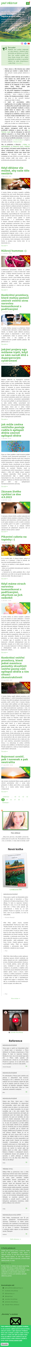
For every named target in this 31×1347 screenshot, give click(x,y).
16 (11, 799)
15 (7, 799)
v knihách (27, 146)
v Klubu (24, 144)
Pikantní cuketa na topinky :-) (14, 538)
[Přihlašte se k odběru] (15, 1321)
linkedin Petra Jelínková (12, 1304)
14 (3, 799)
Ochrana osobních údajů (15, 1340)
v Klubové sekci (17, 142)
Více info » (19, 63)
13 (27, 796)
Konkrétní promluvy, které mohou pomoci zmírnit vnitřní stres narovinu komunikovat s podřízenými (15, 302)
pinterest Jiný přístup (11, 1302)
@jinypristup (8, 1296)
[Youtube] (29, 43)
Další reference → (15, 1239)
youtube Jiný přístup (17, 1032)
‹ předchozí (5, 796)
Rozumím (5, 1344)
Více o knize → (15, 998)
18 (19, 799)
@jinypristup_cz (9, 1293)
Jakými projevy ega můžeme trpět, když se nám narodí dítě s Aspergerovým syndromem (14, 355)
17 (15, 799)
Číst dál (4, 245)
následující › (5, 802)
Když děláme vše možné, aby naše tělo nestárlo (15, 170)
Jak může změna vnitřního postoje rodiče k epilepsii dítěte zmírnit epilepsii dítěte (12, 430)
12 (23, 796)
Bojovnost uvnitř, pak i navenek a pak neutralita (14, 759)
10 (15, 796)
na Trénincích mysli (17, 146)
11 (19, 796)
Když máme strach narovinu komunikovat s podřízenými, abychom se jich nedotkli (13, 590)
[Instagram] (22, 43)
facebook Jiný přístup (11, 1290)
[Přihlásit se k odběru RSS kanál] (15, 810)
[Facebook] (25, 43)
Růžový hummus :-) (13, 250)
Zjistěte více (5, 1263)
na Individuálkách (18, 140)
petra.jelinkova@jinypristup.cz (14, 1288)
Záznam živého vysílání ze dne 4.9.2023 (11, 494)
